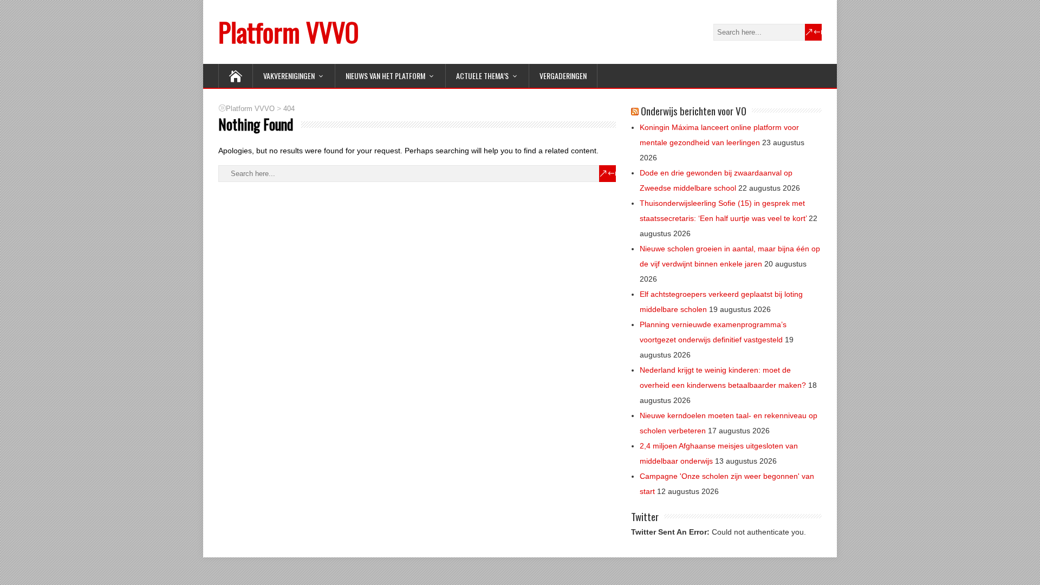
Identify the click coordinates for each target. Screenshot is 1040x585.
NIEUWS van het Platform (385, 75)
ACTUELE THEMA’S (482, 75)
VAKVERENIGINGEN (289, 75)
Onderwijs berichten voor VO (693, 110)
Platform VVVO (288, 31)
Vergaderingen (563, 75)
